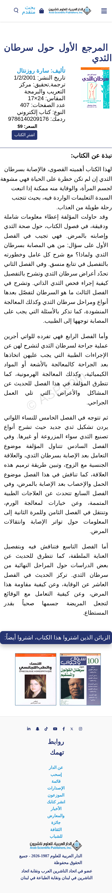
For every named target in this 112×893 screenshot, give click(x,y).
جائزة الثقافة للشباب (56, 829)
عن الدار (56, 767)
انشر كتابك (56, 802)
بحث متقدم (28, 9)
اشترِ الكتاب (24, 135)
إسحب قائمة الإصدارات (56, 781)
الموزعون (56, 795)
